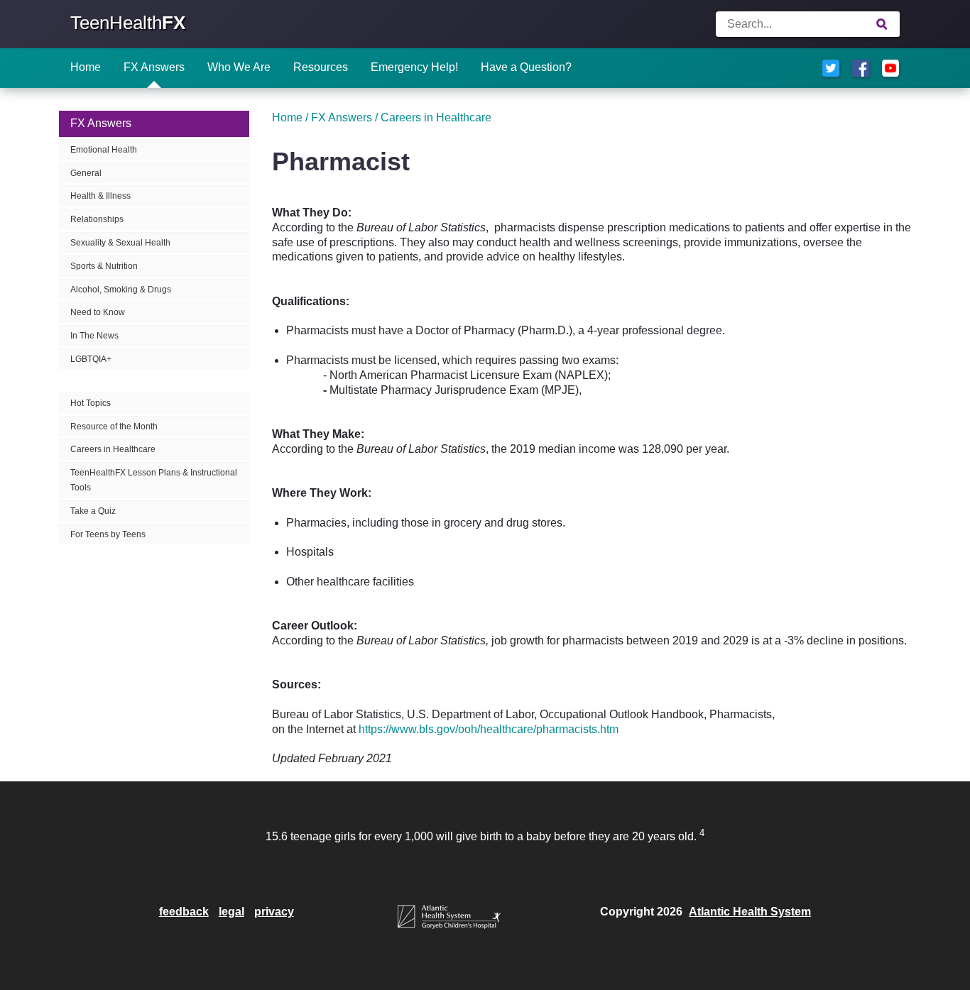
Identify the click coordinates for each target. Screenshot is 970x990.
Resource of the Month (114, 426)
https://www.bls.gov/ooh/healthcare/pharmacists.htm (488, 729)
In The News (94, 336)
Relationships (97, 219)
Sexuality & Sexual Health (120, 243)
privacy (274, 912)
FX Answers (154, 67)
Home (85, 67)
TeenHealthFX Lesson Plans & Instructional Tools (153, 480)
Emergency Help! (414, 67)
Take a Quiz (93, 511)
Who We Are (239, 67)
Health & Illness (100, 196)
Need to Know (97, 312)
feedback (184, 912)
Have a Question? (526, 67)
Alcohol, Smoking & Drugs (120, 290)
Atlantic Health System (750, 912)
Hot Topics (90, 403)
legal (231, 912)
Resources (320, 67)
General (86, 173)
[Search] (882, 24)
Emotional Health (103, 150)
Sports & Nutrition (104, 266)
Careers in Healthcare (113, 449)
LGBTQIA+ (90, 359)
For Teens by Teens (108, 534)
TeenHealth (127, 22)
